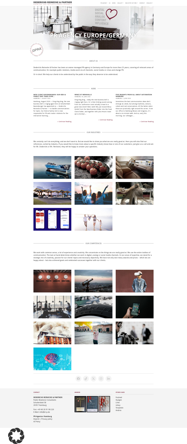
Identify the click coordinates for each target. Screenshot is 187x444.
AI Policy (36, 421)
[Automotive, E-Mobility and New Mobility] (135, 167)
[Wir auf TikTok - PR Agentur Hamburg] (86, 379)
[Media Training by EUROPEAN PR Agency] (135, 333)
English (149, 3)
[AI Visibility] (93, 281)
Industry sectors (131, 3)
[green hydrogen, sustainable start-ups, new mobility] (52, 167)
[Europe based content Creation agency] (52, 359)
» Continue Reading (64, 121)
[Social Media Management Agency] (135, 307)
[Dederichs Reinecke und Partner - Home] (52, 3)
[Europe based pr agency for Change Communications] (135, 281)
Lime (118, 402)
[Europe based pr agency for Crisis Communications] (52, 333)
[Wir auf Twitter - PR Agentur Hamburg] (93, 379)
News (114, 3)
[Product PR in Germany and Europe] (93, 307)
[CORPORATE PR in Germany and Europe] (52, 307)
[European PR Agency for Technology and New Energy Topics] (52, 193)
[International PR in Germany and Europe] (52, 281)
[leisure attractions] (135, 193)
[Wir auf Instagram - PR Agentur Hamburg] (101, 379)
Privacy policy (46, 419)
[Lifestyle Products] (93, 193)
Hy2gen (119, 400)
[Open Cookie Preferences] (16, 435)
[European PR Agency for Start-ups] (52, 219)
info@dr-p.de (44, 412)
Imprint (36, 419)
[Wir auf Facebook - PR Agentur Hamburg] (78, 379)
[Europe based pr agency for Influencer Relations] (93, 333)
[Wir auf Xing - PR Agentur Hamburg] (108, 379)
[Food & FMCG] (93, 167)
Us (109, 3)
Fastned (119, 397)
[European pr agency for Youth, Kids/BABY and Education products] (93, 219)
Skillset (119, 3)
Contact (142, 3)
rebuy (118, 405)
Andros (118, 410)
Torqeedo (119, 408)
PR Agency (104, 3)
